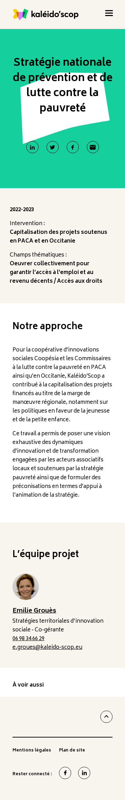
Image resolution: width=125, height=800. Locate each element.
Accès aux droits (79, 281)
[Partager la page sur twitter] (53, 147)
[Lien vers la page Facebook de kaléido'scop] (65, 773)
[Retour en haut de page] (106, 717)
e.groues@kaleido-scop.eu (47, 647)
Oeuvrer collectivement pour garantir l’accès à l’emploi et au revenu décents (51, 272)
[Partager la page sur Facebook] (73, 147)
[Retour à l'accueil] (45, 14)
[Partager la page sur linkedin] (32, 147)
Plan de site (72, 751)
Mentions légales (31, 751)
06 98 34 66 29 (28, 639)
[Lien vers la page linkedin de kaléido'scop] (84, 773)
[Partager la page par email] (93, 147)
